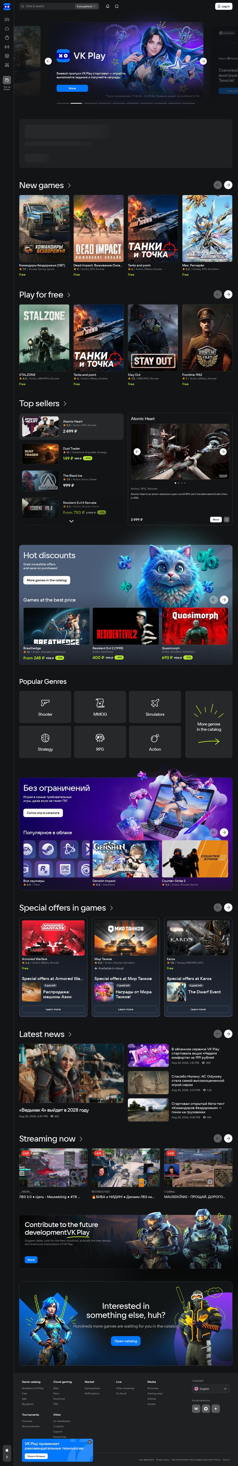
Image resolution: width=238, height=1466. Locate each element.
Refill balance (92, 1393)
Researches (59, 1436)
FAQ (55, 1404)
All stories (152, 1388)
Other (57, 1414)
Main (56, 1388)
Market (89, 1381)
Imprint (226, 1459)
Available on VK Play (33, 1388)
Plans (56, 1393)
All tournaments (31, 1426)
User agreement (146, 1459)
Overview (27, 1421)
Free (24, 1393)
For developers (61, 1421)
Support (58, 1431)
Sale (24, 1398)
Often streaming (125, 1388)
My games (27, 1404)
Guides (151, 1404)
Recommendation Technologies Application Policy (196, 1459)
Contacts (58, 1426)
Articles (151, 1398)
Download (59, 1398)
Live (119, 1381)
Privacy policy (163, 1459)
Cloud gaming (62, 1381)
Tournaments (30, 1414)
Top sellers (39, 403)
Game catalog (31, 1381)
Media (151, 1381)
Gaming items (92, 1388)
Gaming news (155, 1393)
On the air (121, 1393)
